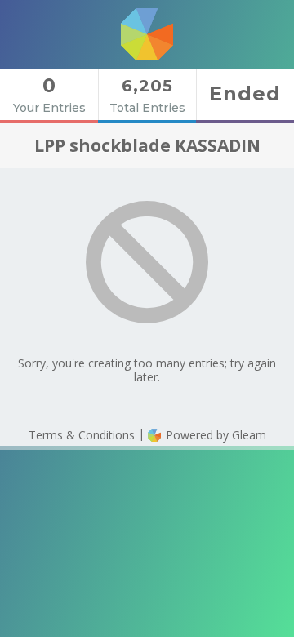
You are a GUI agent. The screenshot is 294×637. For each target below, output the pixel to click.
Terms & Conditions (82, 435)
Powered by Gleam (214, 435)
